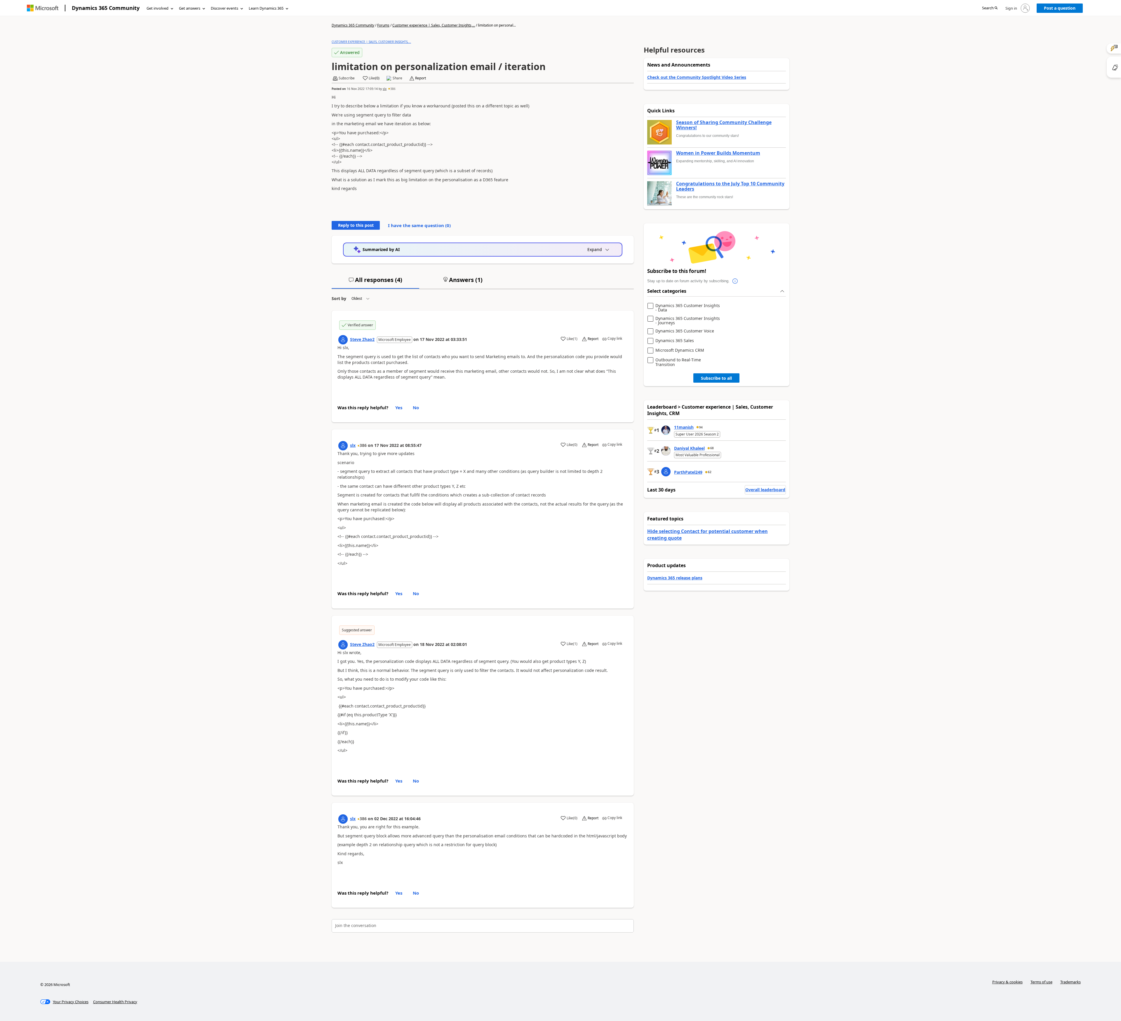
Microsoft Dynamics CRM (679, 350)
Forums (383, 25)
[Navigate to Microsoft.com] (42, 8)
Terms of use (1041, 982)
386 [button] (393, 89)
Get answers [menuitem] (189, 8)
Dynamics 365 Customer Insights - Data (687, 307)
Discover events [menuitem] (224, 8)
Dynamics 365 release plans (674, 578)
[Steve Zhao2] (343, 339)
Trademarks (1070, 982)
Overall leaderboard (765, 489)
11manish (684, 427)
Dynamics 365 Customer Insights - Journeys (687, 320)
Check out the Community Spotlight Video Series (696, 77)
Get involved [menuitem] (157, 8)
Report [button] (420, 78)
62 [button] (709, 472)
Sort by (339, 298)
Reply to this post (356, 225)
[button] (990, 8)
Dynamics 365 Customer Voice (684, 331)
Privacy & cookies (1007, 982)
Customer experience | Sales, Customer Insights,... (433, 25)
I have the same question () (419, 225)
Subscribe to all (716, 378)
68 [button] (712, 448)
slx (385, 89)
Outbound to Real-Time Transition (678, 362)
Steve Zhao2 (362, 339)
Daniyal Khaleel (689, 448)
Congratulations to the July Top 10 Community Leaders (730, 186)
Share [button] (397, 78)
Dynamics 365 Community (106, 7)
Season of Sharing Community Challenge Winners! (724, 125)
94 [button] (701, 427)
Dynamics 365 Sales (674, 340)
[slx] (343, 445)
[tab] (375, 282)
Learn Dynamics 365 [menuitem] (266, 8)
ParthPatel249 (688, 472)
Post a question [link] (1059, 8)
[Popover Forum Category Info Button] (735, 281)
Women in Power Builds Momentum (718, 153)
